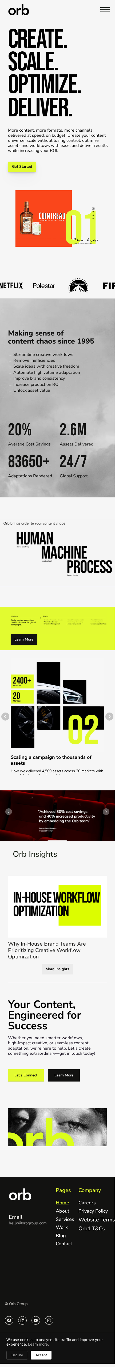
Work (62, 1227)
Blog (61, 1235)
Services (65, 1219)
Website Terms (96, 1219)
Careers (87, 1203)
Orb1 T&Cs (91, 1228)
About (62, 1211)
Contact (64, 1243)
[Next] (109, 717)
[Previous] (5, 717)
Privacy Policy (93, 1211)
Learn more (38, 1344)
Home (62, 1203)
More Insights (57, 969)
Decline (17, 1355)
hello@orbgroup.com (28, 1223)
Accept (41, 1355)
